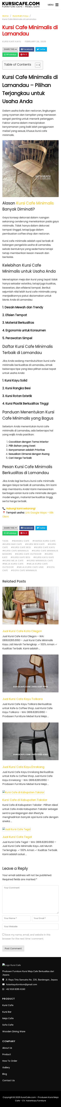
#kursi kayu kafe (43, 557)
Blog (4, 1074)
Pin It (24, 54)
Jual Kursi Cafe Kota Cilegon (22, 631)
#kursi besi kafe (35, 544)
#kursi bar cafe (12, 544)
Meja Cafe (8, 1018)
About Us (7, 1047)
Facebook (28, 49)
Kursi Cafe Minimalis (35, 203)
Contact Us (8, 1080)
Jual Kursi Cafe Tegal (17, 837)
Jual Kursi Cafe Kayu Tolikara (22, 699)
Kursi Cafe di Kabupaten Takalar (24, 800)
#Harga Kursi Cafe (44, 540)
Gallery (6, 1067)
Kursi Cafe (7, 1005)
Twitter (42, 49)
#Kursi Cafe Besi (21, 547)
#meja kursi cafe (13, 563)
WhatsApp (11, 54)
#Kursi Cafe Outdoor (28, 553)
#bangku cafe (20, 540)
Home (5, 15)
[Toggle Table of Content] (36, 65)
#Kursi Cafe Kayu (44, 547)
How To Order (9, 1060)
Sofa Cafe (7, 1024)
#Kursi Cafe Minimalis (15, 550)
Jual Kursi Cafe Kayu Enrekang (23, 767)
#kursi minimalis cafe (40, 560)
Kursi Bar (6, 1011)
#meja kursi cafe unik (30, 567)
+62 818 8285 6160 (15, 989)
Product (6, 1054)
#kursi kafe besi (20, 557)
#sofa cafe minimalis (24, 570)
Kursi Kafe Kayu (20, 15)
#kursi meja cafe (13, 560)
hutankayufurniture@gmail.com (21, 984)
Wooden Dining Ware (13, 1031)
